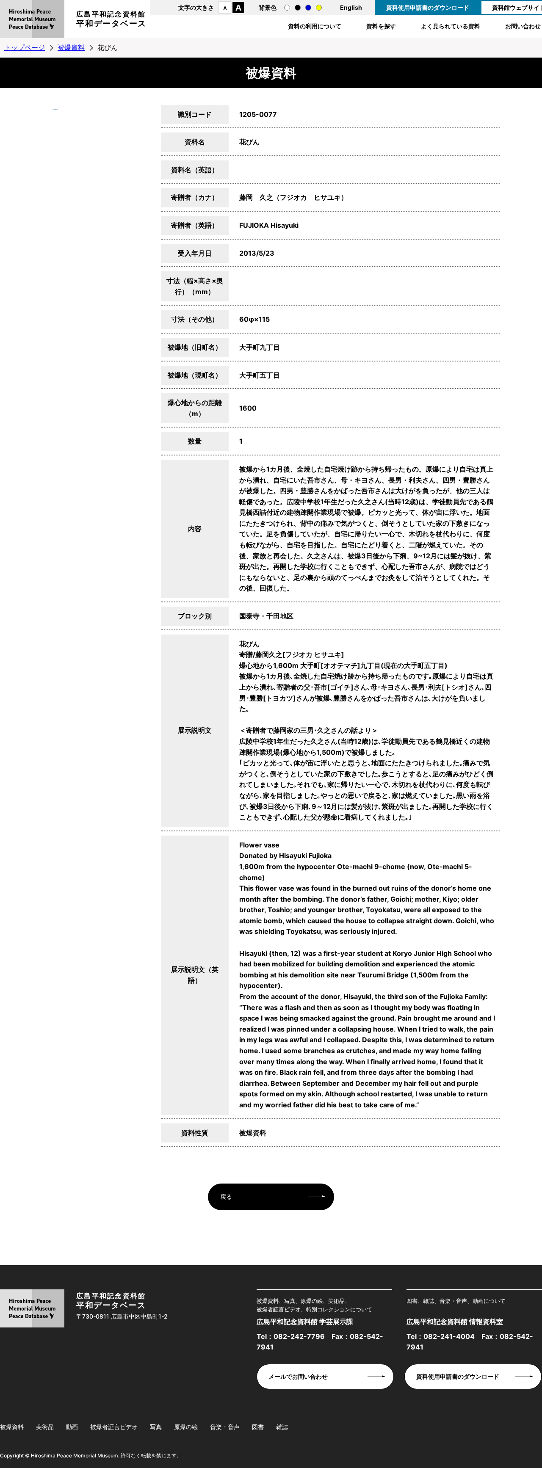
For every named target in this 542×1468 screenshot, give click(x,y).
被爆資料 (71, 47)
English (351, 7)
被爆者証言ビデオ (114, 1426)
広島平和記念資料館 (111, 19)
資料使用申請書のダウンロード (427, 7)
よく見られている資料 (450, 26)
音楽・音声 (225, 1426)
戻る (226, 1196)
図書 (258, 1426)
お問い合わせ (523, 26)
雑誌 (282, 1426)
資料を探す (381, 26)
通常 (287, 8)
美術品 (45, 1426)
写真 (156, 1426)
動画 (72, 1426)
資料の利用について (314, 26)
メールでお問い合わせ (298, 1376)
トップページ (24, 47)
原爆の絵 (186, 1426)
